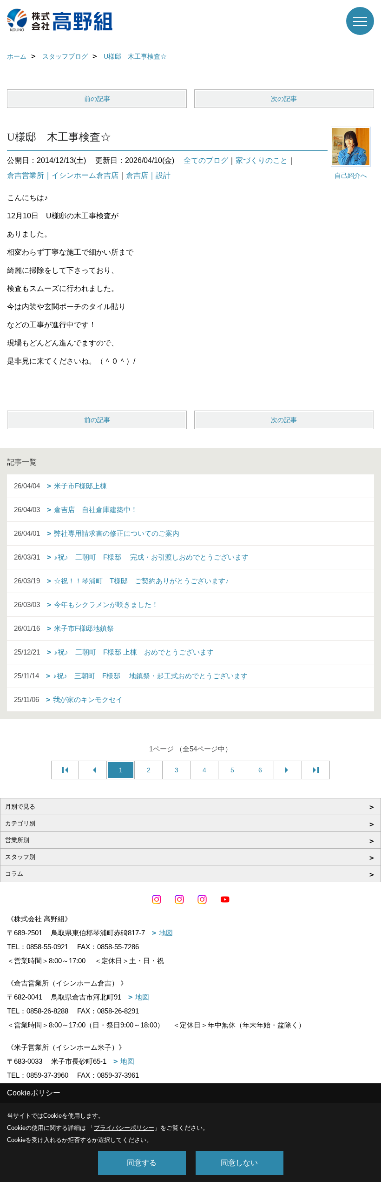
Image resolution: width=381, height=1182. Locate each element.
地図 (166, 933)
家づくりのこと (262, 160)
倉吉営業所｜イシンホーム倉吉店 (62, 175)
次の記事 (284, 98)
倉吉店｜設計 (148, 175)
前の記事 (97, 98)
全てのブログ (206, 160)
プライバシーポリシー (124, 1127)
